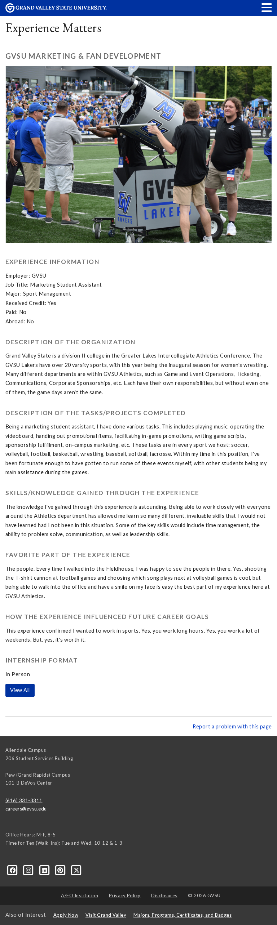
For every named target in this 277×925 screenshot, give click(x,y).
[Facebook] (13, 870)
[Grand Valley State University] (56, 10)
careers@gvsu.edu (26, 809)
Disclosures (164, 895)
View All (20, 690)
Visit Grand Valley (105, 915)
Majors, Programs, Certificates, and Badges (182, 915)
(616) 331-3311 (24, 800)
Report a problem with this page (232, 726)
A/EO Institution (79, 895)
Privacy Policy (125, 895)
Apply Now (66, 915)
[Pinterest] (61, 870)
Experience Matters (53, 27)
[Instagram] (29, 870)
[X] (76, 870)
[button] (266, 7)
